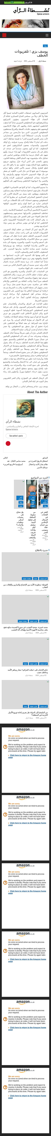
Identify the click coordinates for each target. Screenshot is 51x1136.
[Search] (8, 35)
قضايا (33, 506)
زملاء (45, 46)
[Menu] (46, 35)
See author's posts (16, 435)
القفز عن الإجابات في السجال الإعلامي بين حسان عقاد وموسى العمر (44, 522)
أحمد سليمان (45, 501)
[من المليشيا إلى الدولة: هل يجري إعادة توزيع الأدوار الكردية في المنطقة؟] (25, 694)
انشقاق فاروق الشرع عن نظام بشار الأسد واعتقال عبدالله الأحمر (38, 462)
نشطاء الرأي (42, 61)
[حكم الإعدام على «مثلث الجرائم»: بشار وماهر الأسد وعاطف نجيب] (25, 651)
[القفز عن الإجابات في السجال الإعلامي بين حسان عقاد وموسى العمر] (43, 494)
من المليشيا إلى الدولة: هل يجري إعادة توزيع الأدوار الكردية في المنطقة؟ (28, 713)
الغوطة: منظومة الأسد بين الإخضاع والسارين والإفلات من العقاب (25, 585)
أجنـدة (32, 493)
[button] (46, 35)
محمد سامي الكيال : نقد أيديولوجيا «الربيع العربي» (14, 460)
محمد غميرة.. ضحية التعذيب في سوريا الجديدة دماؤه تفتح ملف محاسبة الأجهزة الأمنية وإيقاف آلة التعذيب (26, 628)
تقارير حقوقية (33, 621)
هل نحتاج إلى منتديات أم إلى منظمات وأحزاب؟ (19, 518)
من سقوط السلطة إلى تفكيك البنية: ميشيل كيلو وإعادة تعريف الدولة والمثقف (32, 525)
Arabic (8, 2)
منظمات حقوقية (27, 578)
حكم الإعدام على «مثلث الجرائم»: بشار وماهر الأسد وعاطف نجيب (28, 671)
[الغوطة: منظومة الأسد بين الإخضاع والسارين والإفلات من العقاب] (25, 566)
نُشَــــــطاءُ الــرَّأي (31, 9)
